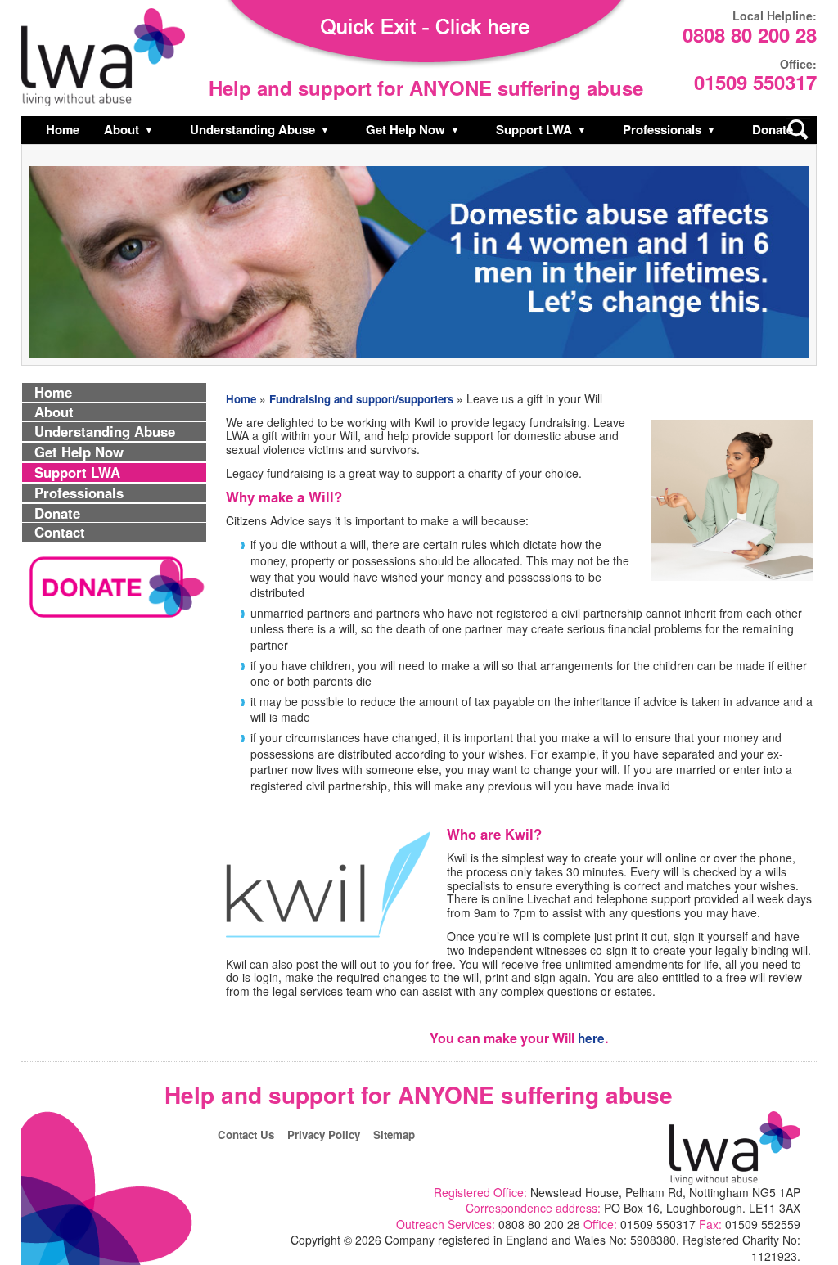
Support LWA (534, 129)
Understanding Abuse (252, 129)
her (587, 1038)
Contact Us (246, 1134)
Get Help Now (405, 129)
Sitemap (394, 1134)
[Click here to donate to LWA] (115, 617)
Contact (59, 532)
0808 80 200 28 (750, 36)
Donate (772, 129)
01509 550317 (755, 84)
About (121, 129)
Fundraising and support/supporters (361, 399)
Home (62, 129)
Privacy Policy (323, 1134)
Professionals (662, 129)
